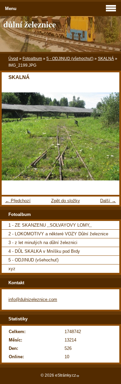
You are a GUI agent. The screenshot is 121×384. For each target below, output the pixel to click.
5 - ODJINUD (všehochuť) (69, 59)
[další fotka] (108, 136)
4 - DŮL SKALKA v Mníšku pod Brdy (44, 251)
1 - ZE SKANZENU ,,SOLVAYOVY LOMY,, (50, 225)
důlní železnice (29, 24)
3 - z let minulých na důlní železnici (42, 242)
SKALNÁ (106, 59)
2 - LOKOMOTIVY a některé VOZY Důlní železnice (58, 233)
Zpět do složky (65, 200)
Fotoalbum (32, 59)
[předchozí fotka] (12, 136)
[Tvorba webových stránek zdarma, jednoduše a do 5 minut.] (78, 375)
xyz (11, 268)
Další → (108, 200)
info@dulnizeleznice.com (32, 299)
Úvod (13, 59)
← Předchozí (18, 200)
